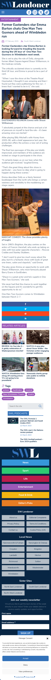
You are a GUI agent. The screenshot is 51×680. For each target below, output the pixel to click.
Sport (25, 470)
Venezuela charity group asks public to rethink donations (37, 375)
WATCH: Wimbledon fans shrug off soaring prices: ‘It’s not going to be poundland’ (13, 377)
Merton (38, 555)
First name (6, 613)
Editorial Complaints (37, 517)
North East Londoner (13, 586)
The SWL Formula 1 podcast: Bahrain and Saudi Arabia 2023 (31, 421)
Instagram (34, 12)
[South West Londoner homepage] (25, 5)
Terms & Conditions (38, 523)
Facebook (28, 12)
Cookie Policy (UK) (38, 530)
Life (26, 478)
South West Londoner (32, 41)
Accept (25, 658)
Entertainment (10, 19)
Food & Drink (25, 495)
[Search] (40, 406)
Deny (25, 665)
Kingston (38, 549)
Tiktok (46, 12)
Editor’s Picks (25, 503)
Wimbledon (8, 398)
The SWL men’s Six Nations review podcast (31, 431)
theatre (31, 394)
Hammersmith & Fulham (13, 543)
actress (6, 390)
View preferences (25, 671)
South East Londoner (38, 586)
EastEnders (17, 390)
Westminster (37, 567)
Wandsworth (13, 567)
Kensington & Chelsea (38, 543)
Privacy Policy (29, 677)
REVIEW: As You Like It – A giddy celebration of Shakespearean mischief (13, 348)
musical (29, 390)
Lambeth (13, 555)
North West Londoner (13, 593)
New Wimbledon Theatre (13, 394)
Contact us (13, 530)
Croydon (13, 549)
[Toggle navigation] (3, 12)
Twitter (40, 12)
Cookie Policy (20, 677)
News (25, 462)
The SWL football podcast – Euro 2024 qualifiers (31, 440)
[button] (47, 638)
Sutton (38, 561)
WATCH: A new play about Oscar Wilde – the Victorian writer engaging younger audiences (37, 349)
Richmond (13, 561)
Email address (8, 622)
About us (13, 517)
